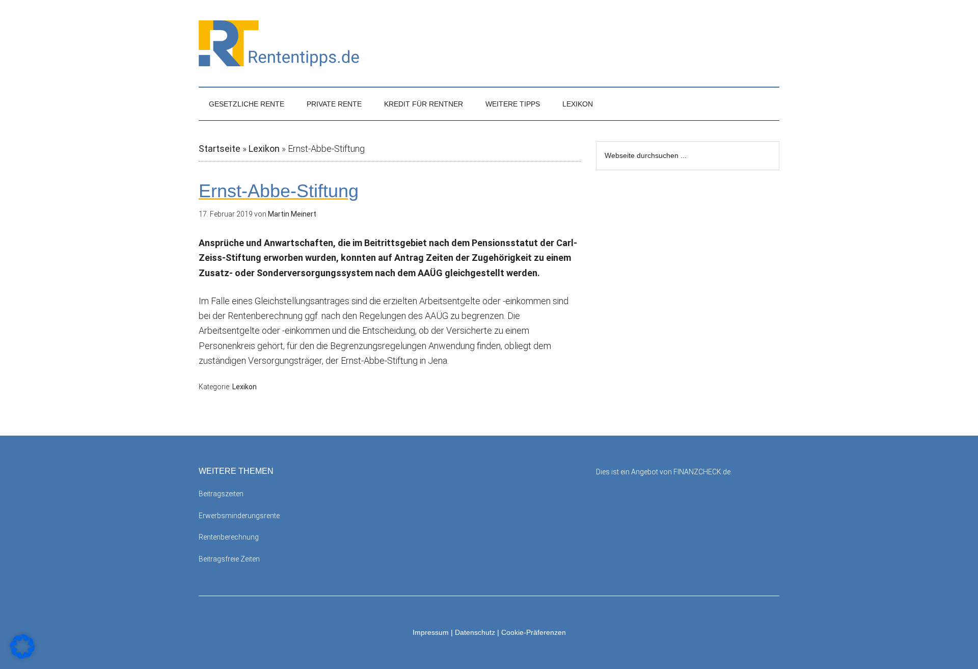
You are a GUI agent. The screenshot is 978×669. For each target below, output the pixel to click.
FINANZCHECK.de (701, 472)
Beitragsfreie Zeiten (229, 559)
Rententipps (489, 43)
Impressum (431, 632)
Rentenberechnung (229, 537)
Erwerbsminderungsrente (239, 516)
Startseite (219, 148)
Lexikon (264, 148)
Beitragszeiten (221, 494)
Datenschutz (475, 632)
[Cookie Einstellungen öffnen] (22, 655)
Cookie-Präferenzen (533, 632)
